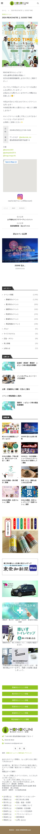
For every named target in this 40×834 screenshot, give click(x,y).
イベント (6, 208)
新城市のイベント (22, 319)
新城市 (13, 208)
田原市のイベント (22, 314)
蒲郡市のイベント (22, 309)
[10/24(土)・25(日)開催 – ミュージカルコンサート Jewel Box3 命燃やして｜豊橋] (29, 448)
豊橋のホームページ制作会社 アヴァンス (19, 753)
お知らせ (21, 348)
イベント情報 (21, 295)
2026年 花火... (20, 265)
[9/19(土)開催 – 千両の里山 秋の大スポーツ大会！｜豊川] (10, 448)
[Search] (38, 3)
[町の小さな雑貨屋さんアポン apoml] (10, 428)
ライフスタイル (21, 334)
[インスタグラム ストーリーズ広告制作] (8, 379)
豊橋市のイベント (22, 299)
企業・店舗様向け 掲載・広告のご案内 (16, 389)
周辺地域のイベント (22, 324)
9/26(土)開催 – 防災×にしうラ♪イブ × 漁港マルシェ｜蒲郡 (29, 502)
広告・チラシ (21, 338)
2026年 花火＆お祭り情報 (29, 438)
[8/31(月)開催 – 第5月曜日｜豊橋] (10, 472)
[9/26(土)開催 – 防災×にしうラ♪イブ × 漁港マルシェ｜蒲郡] (29, 491)
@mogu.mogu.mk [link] (9, 156)
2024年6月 (22, 208)
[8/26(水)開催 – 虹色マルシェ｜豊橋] (10, 491)
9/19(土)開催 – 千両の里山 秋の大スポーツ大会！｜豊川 (10, 458)
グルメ (21, 329)
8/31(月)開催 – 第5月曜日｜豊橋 (10, 481)
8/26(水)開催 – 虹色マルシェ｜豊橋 (10, 501)
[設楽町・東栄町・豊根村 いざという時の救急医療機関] (8, 366)
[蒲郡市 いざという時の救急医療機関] (8, 405)
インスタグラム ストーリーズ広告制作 (27, 377)
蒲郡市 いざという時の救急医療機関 (27, 404)
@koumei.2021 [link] (8, 150)
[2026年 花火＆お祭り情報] (20, 250)
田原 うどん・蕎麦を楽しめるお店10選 (28, 481)
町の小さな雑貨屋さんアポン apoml (10, 438)
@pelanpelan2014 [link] (9, 153)
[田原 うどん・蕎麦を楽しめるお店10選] (29, 472)
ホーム (4, 10)
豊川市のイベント (22, 304)
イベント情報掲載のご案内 (11, 396)
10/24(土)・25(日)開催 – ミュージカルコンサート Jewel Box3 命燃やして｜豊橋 (29, 459)
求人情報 (21, 343)
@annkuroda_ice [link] (25, 137)
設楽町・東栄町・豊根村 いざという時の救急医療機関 (27, 364)
